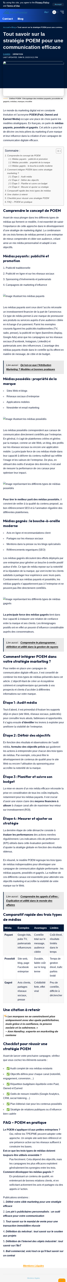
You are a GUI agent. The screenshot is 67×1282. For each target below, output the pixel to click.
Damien (6, 54)
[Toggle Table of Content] (57, 151)
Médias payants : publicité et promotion (30, 159)
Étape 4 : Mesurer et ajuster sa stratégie (30, 187)
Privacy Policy (42, 3)
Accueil (6, 27)
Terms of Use (13, 6)
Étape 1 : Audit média (22, 177)
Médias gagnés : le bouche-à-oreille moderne (32, 166)
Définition (18, 54)
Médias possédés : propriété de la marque (31, 162)
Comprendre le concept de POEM (24, 155)
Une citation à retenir (17, 194)
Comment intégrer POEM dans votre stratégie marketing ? (29, 171)
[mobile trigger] (61, 12)
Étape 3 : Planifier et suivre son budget (29, 183)
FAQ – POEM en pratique (19, 202)
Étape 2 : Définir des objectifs (25, 180)
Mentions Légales (33, 1266)
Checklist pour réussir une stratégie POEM (28, 198)
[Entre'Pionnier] (15, 12)
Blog (14, 27)
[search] (40, 12)
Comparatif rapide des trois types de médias (29, 190)
